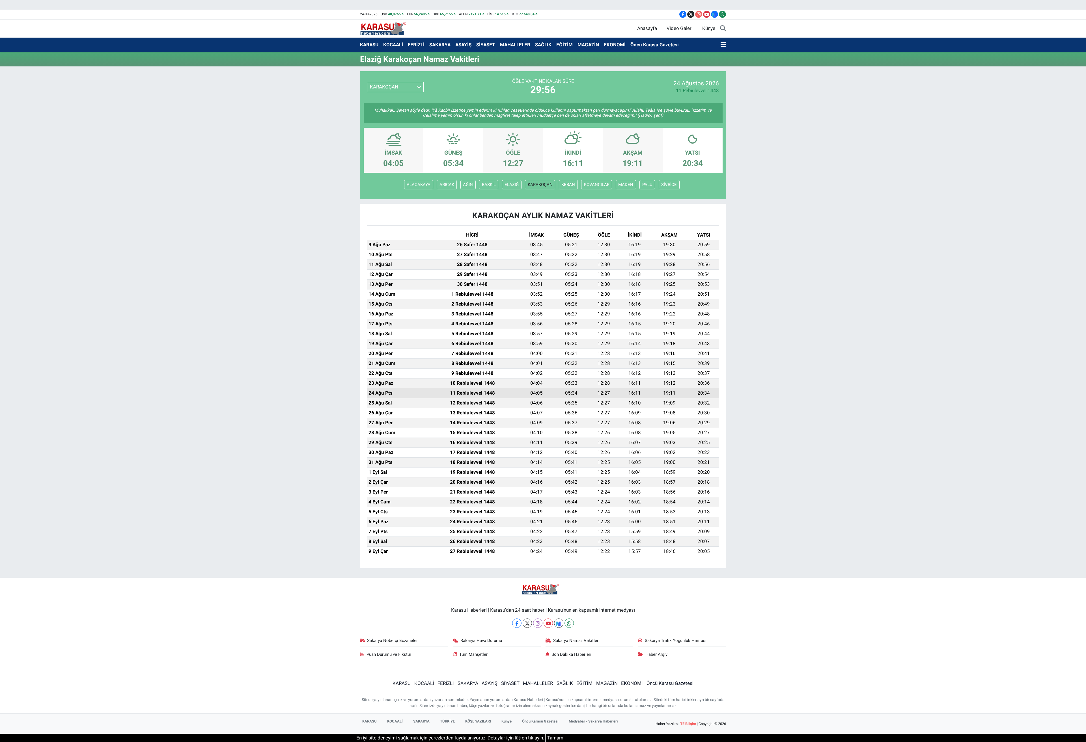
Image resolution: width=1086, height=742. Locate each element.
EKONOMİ (615, 44)
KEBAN (568, 184)
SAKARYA (440, 44)
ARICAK (446, 184)
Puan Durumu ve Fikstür (389, 654)
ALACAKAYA (418, 184)
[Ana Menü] (723, 45)
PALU (647, 184)
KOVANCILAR (596, 184)
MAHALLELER (515, 44)
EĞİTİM (564, 44)
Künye (708, 28)
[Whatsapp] (569, 623)
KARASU (369, 44)
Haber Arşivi (657, 654)
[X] (527, 623)
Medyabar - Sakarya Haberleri (593, 721)
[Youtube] (548, 623)
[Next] (558, 623)
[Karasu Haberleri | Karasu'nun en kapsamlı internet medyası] (386, 28)
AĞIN (468, 184)
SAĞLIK (543, 44)
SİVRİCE (669, 184)
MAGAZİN (588, 44)
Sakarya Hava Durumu (481, 640)
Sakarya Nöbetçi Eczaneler (392, 640)
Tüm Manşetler (473, 654)
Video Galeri (680, 28)
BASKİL (489, 184)
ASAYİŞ (463, 44)
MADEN (625, 184)
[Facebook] (517, 623)
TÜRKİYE (447, 721)
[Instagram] (537, 623)
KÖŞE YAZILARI (478, 721)
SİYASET (485, 44)
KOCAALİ (393, 44)
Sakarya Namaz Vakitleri (576, 640)
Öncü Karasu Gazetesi (654, 44)
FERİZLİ (416, 44)
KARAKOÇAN (540, 184)
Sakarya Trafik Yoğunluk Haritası (675, 640)
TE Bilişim (688, 724)
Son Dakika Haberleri (571, 654)
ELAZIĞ (512, 184)
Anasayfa (647, 28)
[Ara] (723, 28)
